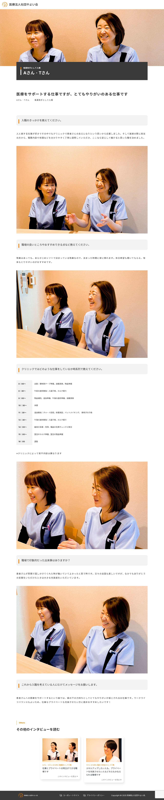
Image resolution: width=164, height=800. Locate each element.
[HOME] (20, 4)
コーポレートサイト (71, 795)
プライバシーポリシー (96, 795)
